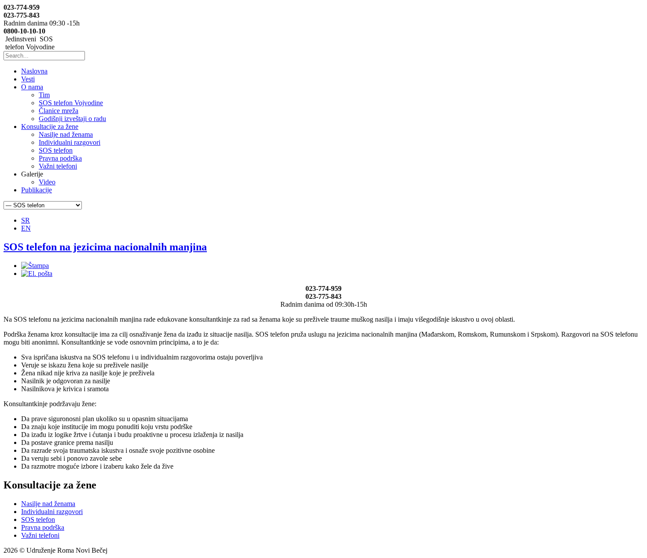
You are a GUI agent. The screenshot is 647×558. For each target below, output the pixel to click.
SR (25, 220)
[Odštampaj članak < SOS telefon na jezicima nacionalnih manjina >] (35, 265)
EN (26, 228)
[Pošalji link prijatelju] (36, 273)
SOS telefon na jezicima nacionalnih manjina (105, 247)
